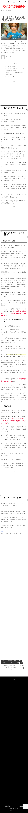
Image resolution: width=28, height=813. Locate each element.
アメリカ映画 (12, 665)
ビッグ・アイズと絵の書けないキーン (15, 72)
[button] (25, 428)
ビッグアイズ (15, 669)
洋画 (22, 662)
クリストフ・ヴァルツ (7, 667)
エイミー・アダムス (22, 665)
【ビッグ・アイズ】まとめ (11, 77)
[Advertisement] (14, 93)
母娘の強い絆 (9, 74)
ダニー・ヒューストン (18, 667)
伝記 (21, 660)
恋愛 (18, 662)
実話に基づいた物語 (11, 70)
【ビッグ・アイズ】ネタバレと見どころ (14, 68)
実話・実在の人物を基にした (8, 662)
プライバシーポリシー (14, 808)
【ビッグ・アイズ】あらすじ (12, 66)
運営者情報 (7, 806)
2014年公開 (5, 665)
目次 (12, 63)
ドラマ (16, 660)
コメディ (10, 660)
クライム (4, 660)
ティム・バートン (6, 669)
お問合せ (21, 806)
